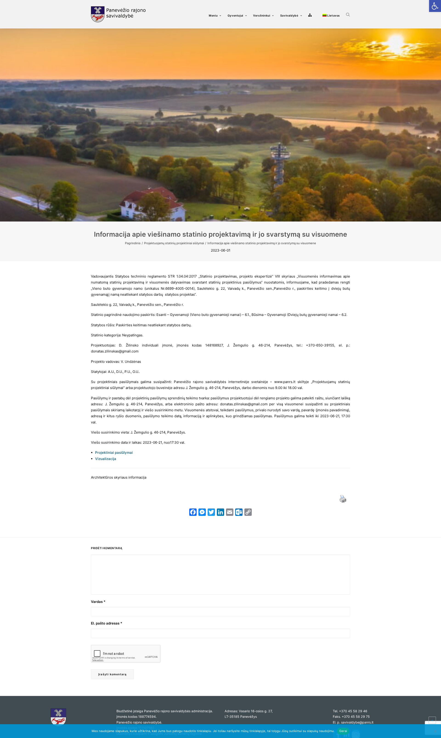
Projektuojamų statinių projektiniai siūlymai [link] (174, 243)
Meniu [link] (213, 15)
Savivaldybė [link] (289, 15)
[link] (435, 6)
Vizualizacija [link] (105, 459)
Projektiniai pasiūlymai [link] (114, 452)
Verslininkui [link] (261, 15)
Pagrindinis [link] (133, 243)
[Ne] (435, 731)
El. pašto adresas (106, 623)
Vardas (98, 601)
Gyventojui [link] (235, 15)
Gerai (343, 731)
